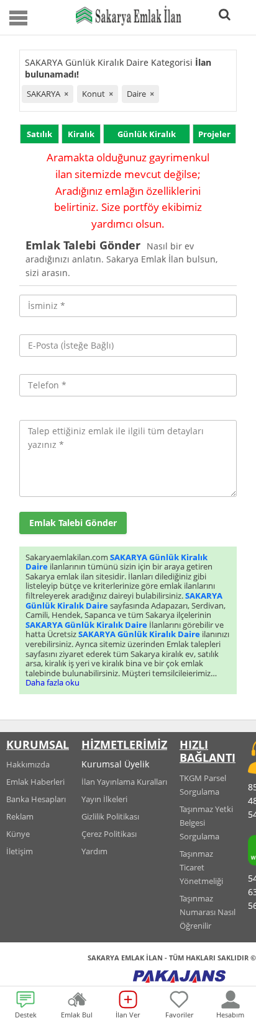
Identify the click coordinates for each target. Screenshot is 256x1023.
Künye (18, 833)
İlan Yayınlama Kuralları (124, 781)
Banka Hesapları (36, 799)
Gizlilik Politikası (110, 816)
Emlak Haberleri (35, 781)
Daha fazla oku (52, 682)
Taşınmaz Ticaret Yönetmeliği (201, 867)
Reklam (20, 816)
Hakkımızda (28, 764)
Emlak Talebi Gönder (73, 523)
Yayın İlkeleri (104, 799)
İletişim (19, 851)
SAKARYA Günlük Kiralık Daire (116, 562)
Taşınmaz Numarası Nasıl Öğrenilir (207, 912)
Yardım (94, 851)
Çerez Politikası (109, 833)
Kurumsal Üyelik (115, 764)
